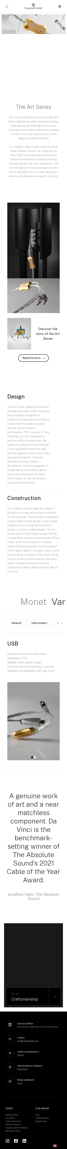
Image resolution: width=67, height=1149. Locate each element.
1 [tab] (31, 758)
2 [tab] (34, 758)
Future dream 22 (13, 1121)
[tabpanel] (33, 722)
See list (20, 1055)
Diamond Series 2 (14, 1124)
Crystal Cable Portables (16, 1127)
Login (19, 1083)
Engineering (40, 1121)
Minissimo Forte (13, 1131)
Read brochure (31, 357)
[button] (57, 1146)
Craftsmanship (42, 1118)
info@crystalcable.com (27, 1041)
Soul (37, 1114)
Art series (10, 1118)
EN (59, 1145)
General (16, 623)
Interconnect (39, 623)
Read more (22, 1069)
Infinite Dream (12, 1114)
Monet (33, 601)
